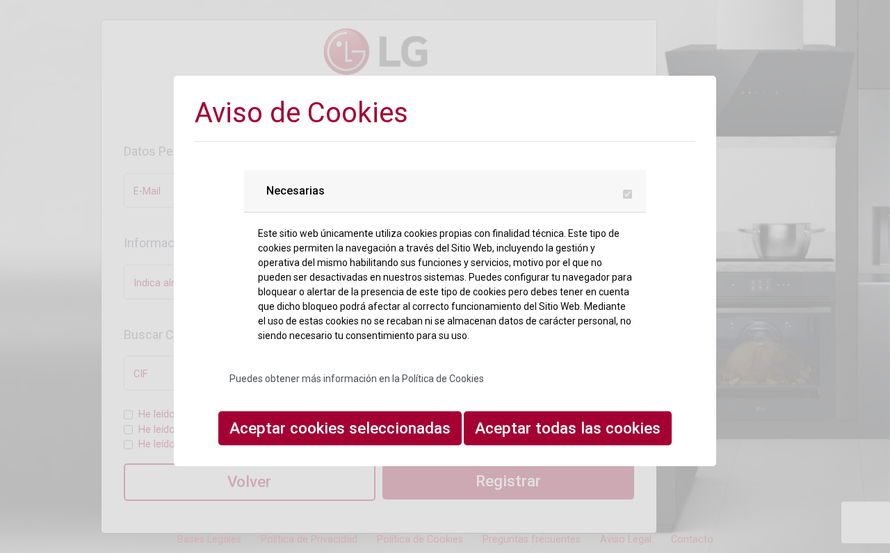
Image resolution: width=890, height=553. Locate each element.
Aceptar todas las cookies (568, 428)
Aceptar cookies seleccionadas (340, 428)
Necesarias (295, 190)
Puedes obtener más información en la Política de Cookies (356, 378)
